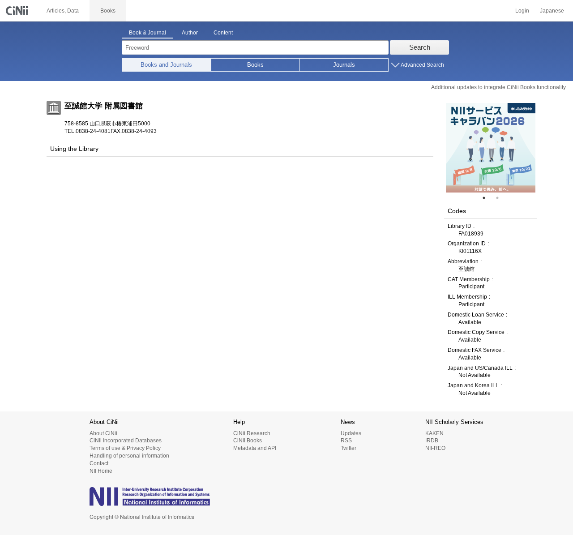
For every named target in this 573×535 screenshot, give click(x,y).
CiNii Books (247, 440)
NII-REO (435, 448)
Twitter (348, 448)
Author (190, 33)
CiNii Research (251, 433)
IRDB (431, 440)
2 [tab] (500, 197)
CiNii (18, 10)
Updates (351, 433)
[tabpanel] (490, 148)
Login (522, 11)
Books (255, 64)
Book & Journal (147, 33)
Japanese (552, 11)
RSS (346, 440)
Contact (99, 463)
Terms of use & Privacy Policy (125, 448)
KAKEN (434, 433)
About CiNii (103, 433)
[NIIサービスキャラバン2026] (490, 148)
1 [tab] (487, 197)
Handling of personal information (129, 456)
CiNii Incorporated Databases (126, 440)
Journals (344, 64)
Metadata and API (254, 448)
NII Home (101, 471)
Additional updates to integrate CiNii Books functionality (498, 87)
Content (223, 33)
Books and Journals (166, 64)
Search (419, 47)
